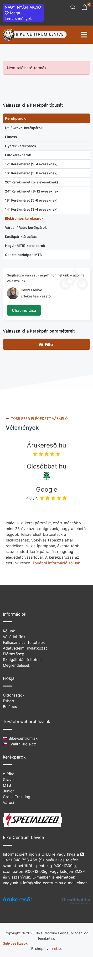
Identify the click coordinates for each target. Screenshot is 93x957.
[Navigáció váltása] (74, 35)
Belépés (10, 706)
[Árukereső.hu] (17, 901)
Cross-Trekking (16, 796)
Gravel (9, 779)
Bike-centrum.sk (22, 738)
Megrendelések (16, 665)
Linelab (55, 949)
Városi (8, 802)
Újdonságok (14, 695)
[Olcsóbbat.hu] (76, 900)
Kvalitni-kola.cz (21, 744)
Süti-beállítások (15, 943)
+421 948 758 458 (20, 860)
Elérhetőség (13, 653)
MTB (7, 785)
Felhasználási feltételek (24, 642)
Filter (48, 344)
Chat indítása (24, 310)
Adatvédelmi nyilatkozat (25, 648)
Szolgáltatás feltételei (22, 659)
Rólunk (9, 631)
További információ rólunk (56, 563)
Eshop (8, 700)
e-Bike (8, 773)
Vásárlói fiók (14, 636)
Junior (8, 791)
